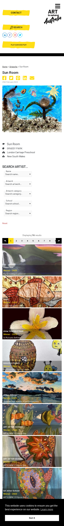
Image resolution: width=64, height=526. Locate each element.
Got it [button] (32, 518)
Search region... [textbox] (12, 213)
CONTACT (16, 12)
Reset (4, 223)
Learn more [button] (47, 509)
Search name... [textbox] (12, 174)
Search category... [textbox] (13, 193)
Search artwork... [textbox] (13, 184)
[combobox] (18, 174)
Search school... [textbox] (12, 203)
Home (4, 66)
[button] (5, 241)
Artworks (13, 66)
